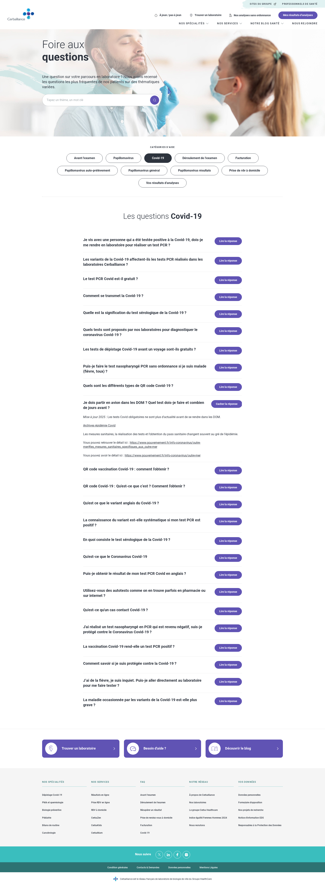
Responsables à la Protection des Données (259, 825)
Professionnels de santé (299, 4)
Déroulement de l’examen (153, 802)
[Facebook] (177, 854)
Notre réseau (198, 782)
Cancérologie (48, 833)
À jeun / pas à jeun (170, 15)
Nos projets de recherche (250, 810)
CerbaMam (97, 833)
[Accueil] (21, 14)
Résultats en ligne (100, 795)
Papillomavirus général (144, 170)
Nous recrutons (197, 825)
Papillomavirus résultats (194, 170)
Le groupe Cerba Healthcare (203, 810)
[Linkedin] (168, 854)
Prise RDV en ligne (100, 802)
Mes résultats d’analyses (298, 15)
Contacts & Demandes (148, 867)
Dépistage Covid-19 (52, 795)
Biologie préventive (51, 810)
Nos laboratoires (197, 802)
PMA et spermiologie (52, 802)
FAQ (142, 782)
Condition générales (117, 867)
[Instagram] (186, 854)
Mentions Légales (209, 867)
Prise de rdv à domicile (244, 170)
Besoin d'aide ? (155, 748)
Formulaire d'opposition (250, 802)
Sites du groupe (261, 4)
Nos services (100, 782)
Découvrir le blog (238, 748)
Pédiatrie (46, 817)
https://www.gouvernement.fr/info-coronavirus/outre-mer (162, 455)
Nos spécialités (53, 782)
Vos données (247, 782)
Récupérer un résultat (151, 810)
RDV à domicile (98, 810)
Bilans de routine (50, 825)
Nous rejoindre (304, 23)
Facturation (243, 158)
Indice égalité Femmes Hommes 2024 (208, 817)
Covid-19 (158, 158)
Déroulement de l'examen (199, 158)
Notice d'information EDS (251, 817)
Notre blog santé (265, 23)
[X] (159, 854)
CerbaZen (96, 817)
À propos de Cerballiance (202, 795)
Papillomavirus (123, 158)
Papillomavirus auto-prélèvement (87, 170)
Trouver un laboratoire (208, 15)
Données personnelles (249, 795)
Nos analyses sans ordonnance (252, 15)
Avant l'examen (84, 158)
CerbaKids (96, 825)
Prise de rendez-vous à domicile (156, 817)
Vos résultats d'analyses (162, 183)
